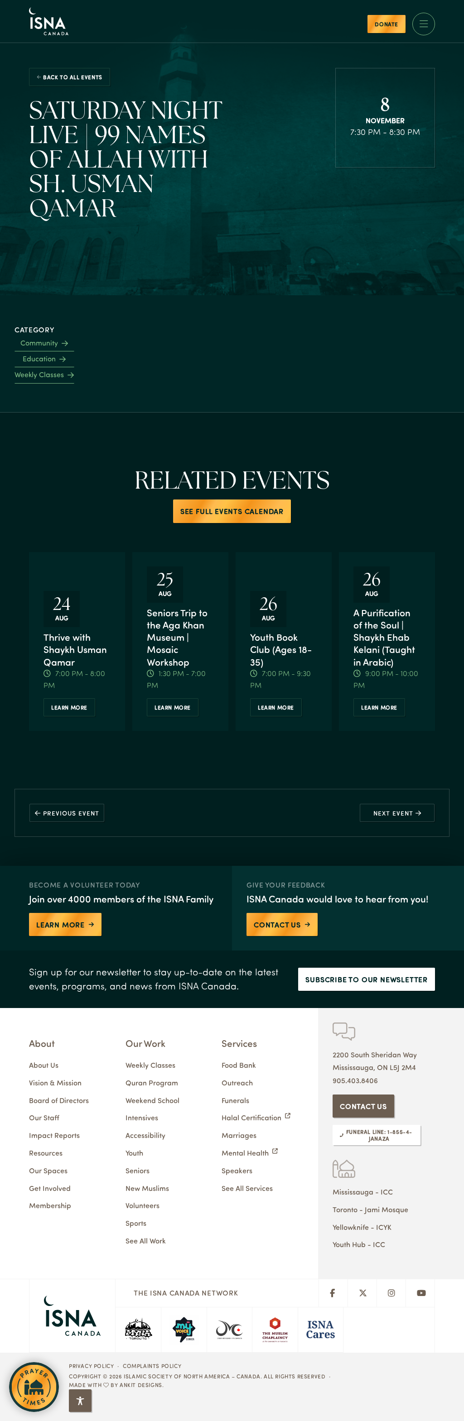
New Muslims (147, 1188)
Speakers (237, 1170)
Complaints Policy (152, 1365)
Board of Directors (59, 1100)
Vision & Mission (55, 1082)
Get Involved (50, 1188)
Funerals (235, 1100)
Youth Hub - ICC (359, 1244)
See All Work (146, 1240)
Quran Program (152, 1082)
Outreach (237, 1082)
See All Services (247, 1188)
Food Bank (239, 1065)
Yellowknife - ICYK (362, 1227)
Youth (134, 1152)
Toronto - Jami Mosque (370, 1209)
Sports (136, 1223)
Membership (50, 1205)
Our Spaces (48, 1170)
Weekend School (152, 1100)
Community (39, 342)
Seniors (138, 1170)
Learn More (69, 707)
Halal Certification (251, 1117)
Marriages (239, 1135)
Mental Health (245, 1152)
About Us (43, 1065)
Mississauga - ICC (363, 1191)
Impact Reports (54, 1135)
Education (39, 358)
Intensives (142, 1117)
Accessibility (145, 1135)
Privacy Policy (91, 1365)
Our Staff (44, 1117)
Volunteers (143, 1205)
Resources (46, 1152)
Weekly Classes (39, 374)
